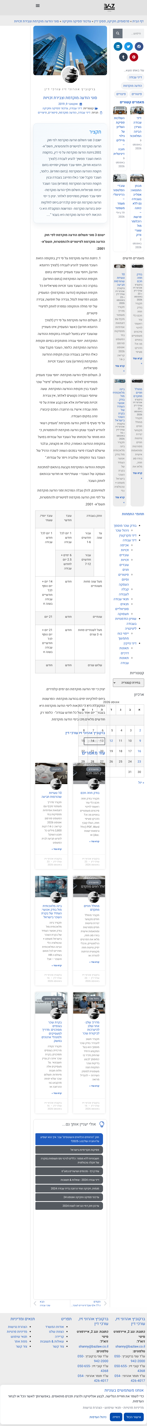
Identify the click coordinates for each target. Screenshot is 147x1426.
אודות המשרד (54, 1326)
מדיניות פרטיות (17, 1331)
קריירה (59, 1336)
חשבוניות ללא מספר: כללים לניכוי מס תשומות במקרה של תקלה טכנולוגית (70, 1160)
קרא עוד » (94, 841)
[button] (38, 5)
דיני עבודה (129, 540)
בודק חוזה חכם (139, 277)
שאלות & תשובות (52, 1341)
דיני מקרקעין (127, 535)
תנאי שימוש (19, 1336)
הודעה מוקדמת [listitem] (132, 85)
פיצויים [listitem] (121, 94)
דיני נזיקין (130, 643)
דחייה (116, 1417)
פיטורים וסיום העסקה (123, 579)
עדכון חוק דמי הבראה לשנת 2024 (81, 1206)
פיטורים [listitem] (137, 94)
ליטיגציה (130, 628)
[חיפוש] (117, 33)
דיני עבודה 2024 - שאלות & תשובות (80, 1180)
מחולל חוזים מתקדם (137, 392)
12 (111, 741)
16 (139, 751)
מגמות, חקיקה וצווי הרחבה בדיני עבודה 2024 (75, 1189)
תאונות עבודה (124, 660)
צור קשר (58, 1346)
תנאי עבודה (121, 599)
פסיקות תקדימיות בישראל (84, 1150)
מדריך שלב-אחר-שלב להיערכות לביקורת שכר (90, 1028)
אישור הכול (134, 1417)
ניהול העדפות (98, 1417)
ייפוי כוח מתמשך (123, 636)
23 (139, 761)
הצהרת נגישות (17, 1326)
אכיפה (124, 545)
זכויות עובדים (124, 552)
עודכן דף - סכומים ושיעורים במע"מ (80, 1171)
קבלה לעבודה (124, 592)
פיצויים (42, 112)
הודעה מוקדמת (68, 112)
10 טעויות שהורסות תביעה (119, 279)
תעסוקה (123, 614)
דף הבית (138, 21)
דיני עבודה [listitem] (135, 77)
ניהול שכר (122, 530)
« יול (141, 782)
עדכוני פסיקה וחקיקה (76, 21)
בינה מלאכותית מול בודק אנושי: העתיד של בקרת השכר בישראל (119, 404)
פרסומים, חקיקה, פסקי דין (111, 21)
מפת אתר (20, 1341)
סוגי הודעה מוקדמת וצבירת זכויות (36, 21)
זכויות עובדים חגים (124, 564)
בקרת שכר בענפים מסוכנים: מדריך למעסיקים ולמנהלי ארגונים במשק (52, 1031)
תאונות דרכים (124, 651)
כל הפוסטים (94, 741)
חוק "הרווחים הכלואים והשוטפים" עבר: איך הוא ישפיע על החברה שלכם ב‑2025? (69, 1139)
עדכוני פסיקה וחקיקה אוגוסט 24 (81, 1197)
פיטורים (52, 112)
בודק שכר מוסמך (125, 525)
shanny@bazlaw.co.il (130, 1346)
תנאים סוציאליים (122, 607)
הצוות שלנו (56, 1331)
